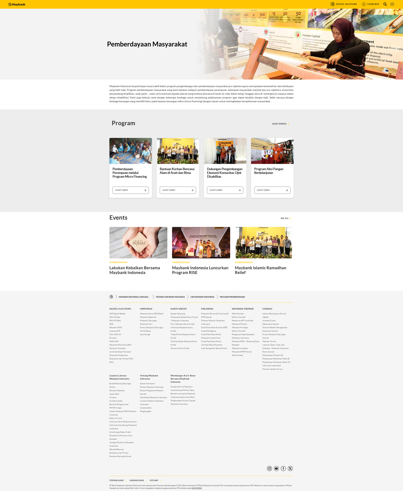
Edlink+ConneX (239, 317)
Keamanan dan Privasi (118, 453)
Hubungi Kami (137, 480)
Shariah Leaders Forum (272, 369)
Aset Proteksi (237, 355)
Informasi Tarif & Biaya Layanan (123, 422)
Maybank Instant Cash (210, 338)
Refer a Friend (115, 418)
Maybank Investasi (240, 348)
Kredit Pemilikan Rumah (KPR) (214, 327)
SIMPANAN (146, 309)
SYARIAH (267, 309)
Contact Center (116, 401)
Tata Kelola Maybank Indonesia (153, 397)
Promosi (113, 338)
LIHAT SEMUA (279, 124)
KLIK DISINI (197, 488)
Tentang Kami (116, 480)
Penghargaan (145, 411)
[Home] (111, 297)
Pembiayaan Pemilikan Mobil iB (275, 359)
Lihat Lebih (121, 190)
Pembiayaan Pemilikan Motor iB (276, 362)
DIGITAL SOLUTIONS (120, 309)
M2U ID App (114, 317)
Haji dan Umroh (269, 341)
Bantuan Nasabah (117, 390)
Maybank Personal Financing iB (214, 314)
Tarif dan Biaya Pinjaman (211, 345)
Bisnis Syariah (268, 352)
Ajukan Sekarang (178, 314)
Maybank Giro (146, 324)
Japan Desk (114, 394)
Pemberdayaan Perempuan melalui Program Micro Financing (130, 172)
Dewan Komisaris (147, 384)
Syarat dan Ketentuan (118, 355)
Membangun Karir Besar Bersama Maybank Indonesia (183, 378)
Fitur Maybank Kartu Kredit (183, 324)
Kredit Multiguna (208, 331)
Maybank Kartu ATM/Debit (151, 314)
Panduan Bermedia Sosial (120, 456)
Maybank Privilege (240, 327)
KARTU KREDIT (179, 309)
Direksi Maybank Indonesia (152, 387)
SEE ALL (285, 218)
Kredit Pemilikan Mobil (211, 334)
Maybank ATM (115, 327)
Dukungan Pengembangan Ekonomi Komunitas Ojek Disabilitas (224, 172)
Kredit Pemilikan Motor (211, 341)
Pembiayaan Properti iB (272, 355)
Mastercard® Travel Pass (242, 321)
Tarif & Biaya (145, 331)
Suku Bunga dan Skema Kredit (214, 348)
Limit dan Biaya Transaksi (120, 352)
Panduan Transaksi (117, 348)
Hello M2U (114, 341)
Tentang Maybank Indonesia (170, 297)
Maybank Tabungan (148, 321)
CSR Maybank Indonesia (202, 297)
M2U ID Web (115, 321)
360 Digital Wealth (117, 314)
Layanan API (114, 331)
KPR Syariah (206, 317)
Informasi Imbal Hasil (271, 366)
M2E (111, 324)
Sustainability (146, 408)
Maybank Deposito (148, 317)
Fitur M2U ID (115, 334)
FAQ (111, 362)
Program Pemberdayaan (232, 297)
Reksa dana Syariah (270, 324)
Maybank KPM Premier (242, 352)
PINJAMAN (207, 309)
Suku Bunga (145, 334)
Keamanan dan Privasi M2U (121, 359)
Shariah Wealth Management (274, 327)
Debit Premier (238, 314)
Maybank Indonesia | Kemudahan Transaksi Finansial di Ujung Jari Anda (134, 297)
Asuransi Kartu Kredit (180, 348)
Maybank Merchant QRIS (120, 345)
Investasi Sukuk (269, 321)
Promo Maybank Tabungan (151, 327)
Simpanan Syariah (270, 331)
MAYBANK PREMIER (243, 309)
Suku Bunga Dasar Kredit (120, 432)
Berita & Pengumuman (119, 404)
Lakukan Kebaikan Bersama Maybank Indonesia (134, 270)
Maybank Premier (239, 324)
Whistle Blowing (116, 449)
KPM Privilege (115, 408)
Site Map (154, 480)
